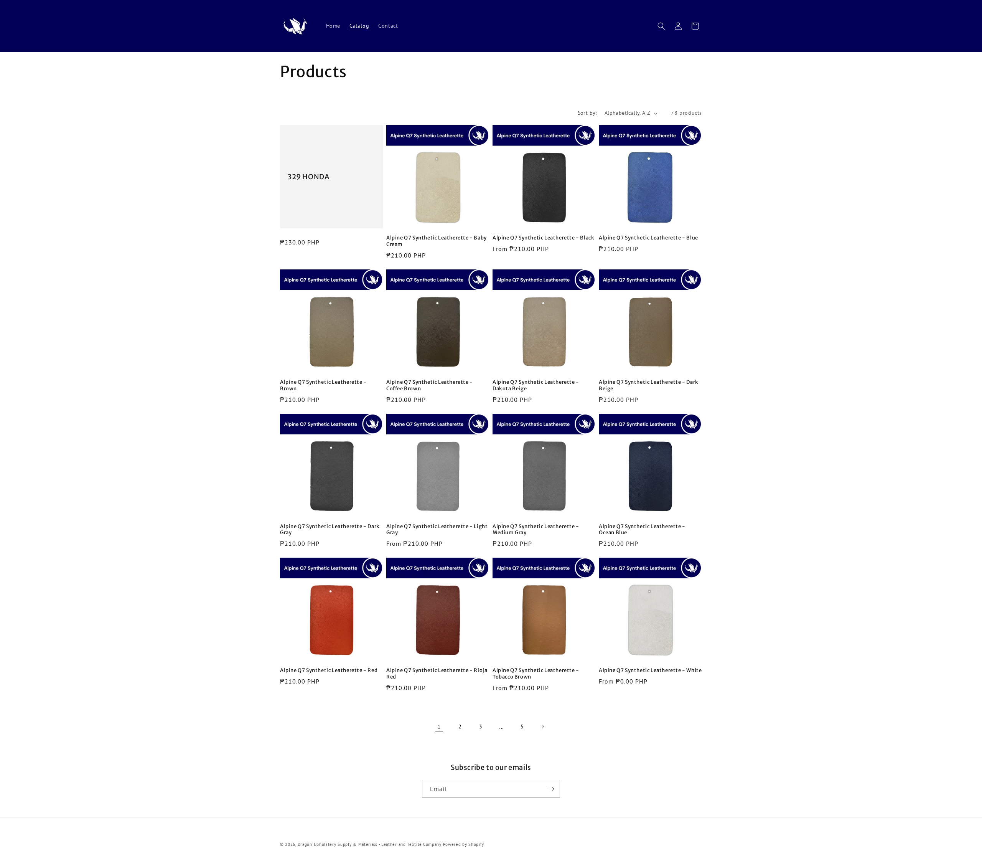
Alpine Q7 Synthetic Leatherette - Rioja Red (436, 673)
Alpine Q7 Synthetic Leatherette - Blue (648, 238)
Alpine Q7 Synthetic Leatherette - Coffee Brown (429, 385)
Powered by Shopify (463, 844)
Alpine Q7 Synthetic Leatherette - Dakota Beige (536, 385)
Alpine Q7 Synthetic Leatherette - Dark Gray (330, 529)
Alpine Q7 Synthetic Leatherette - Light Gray (437, 529)
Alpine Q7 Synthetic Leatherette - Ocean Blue (642, 529)
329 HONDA (308, 176)
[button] (661, 26)
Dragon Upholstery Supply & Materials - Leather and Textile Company (370, 844)
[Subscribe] (551, 789)
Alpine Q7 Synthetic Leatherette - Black (543, 238)
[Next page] (542, 726)
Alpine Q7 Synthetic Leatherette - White (650, 670)
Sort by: (587, 112)
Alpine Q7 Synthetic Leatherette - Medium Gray (536, 529)
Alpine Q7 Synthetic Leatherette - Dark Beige (649, 385)
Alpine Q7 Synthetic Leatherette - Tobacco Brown (536, 673)
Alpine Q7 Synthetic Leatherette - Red (328, 670)
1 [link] (439, 726)
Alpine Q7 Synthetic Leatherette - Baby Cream (436, 241)
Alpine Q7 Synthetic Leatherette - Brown (323, 385)
